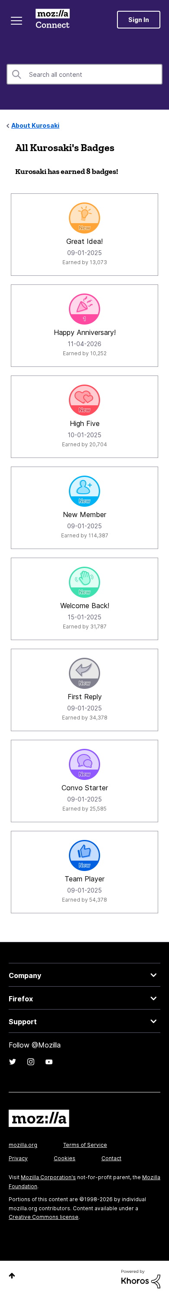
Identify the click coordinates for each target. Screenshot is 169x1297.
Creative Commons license (43, 1217)
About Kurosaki (35, 125)
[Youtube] (49, 1062)
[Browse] (16, 20)
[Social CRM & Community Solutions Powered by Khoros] (140, 1278)
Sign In (138, 19)
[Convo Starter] (84, 764)
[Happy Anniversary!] (84, 309)
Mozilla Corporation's (48, 1177)
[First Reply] (84, 673)
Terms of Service (85, 1145)
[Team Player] (84, 855)
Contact (111, 1158)
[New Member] (84, 491)
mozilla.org (23, 1145)
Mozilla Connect (52, 19)
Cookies (64, 1158)
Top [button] (12, 1275)
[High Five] (84, 400)
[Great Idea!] (84, 218)
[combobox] (84, 74)
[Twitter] (12, 1062)
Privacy (18, 1158)
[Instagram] (31, 1062)
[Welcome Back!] (84, 582)
